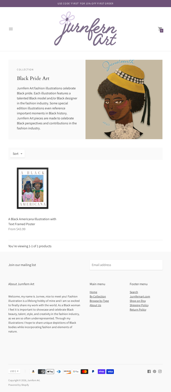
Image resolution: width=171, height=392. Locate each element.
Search (134, 292)
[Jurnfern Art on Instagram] (160, 371)
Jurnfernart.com (140, 296)
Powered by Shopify (18, 384)
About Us (95, 305)
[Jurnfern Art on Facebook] (149, 371)
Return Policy (138, 309)
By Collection (98, 296)
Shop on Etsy (138, 301)
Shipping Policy (139, 305)
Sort (15, 153)
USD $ (13, 371)
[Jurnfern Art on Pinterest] (154, 371)
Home (93, 292)
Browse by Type (99, 301)
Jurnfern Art (33, 380)
